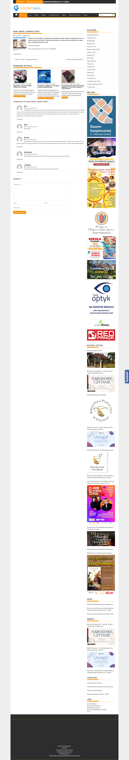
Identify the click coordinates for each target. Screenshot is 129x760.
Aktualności (23, 15)
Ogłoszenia (90, 61)
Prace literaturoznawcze (94, 705)
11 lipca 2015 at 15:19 (31, 108)
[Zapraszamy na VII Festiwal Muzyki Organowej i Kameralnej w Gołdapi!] (101, 538)
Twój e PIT (64, 748)
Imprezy (36, 15)
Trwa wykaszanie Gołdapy (94, 683)
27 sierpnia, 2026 (19, 84)
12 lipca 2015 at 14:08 (31, 154)
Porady (89, 69)
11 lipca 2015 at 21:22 (31, 139)
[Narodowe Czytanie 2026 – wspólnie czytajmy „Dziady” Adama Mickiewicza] (101, 383)
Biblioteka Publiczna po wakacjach (96, 395)
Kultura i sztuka (91, 49)
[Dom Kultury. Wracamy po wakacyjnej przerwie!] (97, 462)
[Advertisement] (84, 8)
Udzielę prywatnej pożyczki (64, 752)
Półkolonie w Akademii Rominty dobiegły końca (100, 604)
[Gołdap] (16, 14)
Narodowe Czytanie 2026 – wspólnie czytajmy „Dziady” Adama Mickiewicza (100, 372)
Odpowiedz (20, 119)
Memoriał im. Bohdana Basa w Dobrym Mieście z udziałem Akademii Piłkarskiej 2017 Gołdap (100, 476)
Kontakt (85, 15)
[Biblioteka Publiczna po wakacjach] (101, 410)
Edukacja (23, 96)
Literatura (89, 52)
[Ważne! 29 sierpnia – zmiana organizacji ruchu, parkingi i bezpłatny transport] (101, 439)
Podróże (89, 67)
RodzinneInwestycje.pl (93, 707)
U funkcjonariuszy (49, 98)
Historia (89, 43)
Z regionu (89, 87)
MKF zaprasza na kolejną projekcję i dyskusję (99, 553)
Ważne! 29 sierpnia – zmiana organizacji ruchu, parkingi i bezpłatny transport (100, 428)
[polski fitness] (101, 328)
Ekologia (89, 41)
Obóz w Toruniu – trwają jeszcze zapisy (26, 59)
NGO (88, 58)
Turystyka (43, 15)
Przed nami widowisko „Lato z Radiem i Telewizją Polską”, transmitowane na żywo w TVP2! (100, 482)
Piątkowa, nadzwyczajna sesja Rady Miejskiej (53, 1)
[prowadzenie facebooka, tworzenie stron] (101, 340)
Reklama (64, 15)
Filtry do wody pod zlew (64, 746)
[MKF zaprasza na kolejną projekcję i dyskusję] (101, 575)
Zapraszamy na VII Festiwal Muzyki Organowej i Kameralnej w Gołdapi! (100, 528)
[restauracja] (101, 279)
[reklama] (101, 208)
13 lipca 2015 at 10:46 (31, 167)
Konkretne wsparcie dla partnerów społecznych (100, 549)
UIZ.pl (88, 711)
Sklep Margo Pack (65, 754)
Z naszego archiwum (54, 15)
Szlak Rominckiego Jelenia (94, 690)
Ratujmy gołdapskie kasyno (94, 350)
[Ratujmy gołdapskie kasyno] (101, 360)
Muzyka (89, 55)
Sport (30, 15)
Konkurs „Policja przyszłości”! (75, 59)
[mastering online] (101, 167)
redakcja (27, 35)
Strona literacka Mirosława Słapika (96, 709)
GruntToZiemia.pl (92, 704)
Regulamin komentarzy (75, 15)
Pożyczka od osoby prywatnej (64, 750)
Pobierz (89, 64)
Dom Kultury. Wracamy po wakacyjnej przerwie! (100, 450)
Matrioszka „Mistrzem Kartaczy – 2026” (98, 694)
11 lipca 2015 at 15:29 (31, 126)
